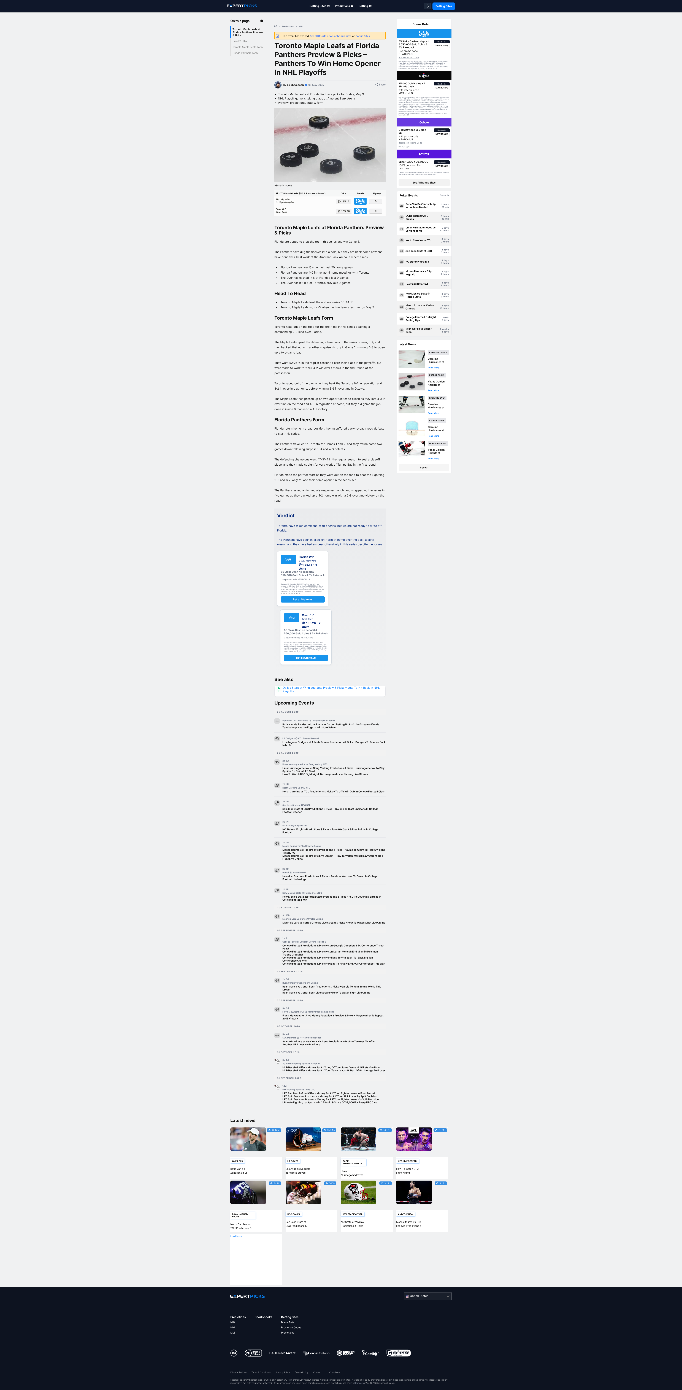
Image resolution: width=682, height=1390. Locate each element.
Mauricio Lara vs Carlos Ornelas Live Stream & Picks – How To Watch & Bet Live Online (333, 922)
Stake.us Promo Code (409, 57)
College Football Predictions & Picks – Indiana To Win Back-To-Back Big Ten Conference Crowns (327, 959)
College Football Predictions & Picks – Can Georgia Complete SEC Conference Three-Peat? (333, 947)
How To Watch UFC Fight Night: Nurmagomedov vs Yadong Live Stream (325, 774)
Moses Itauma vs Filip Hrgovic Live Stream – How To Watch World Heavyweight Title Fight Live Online (332, 857)
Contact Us (318, 1372)
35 (443, 218)
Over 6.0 (281, 210)
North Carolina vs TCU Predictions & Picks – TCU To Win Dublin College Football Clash (333, 791)
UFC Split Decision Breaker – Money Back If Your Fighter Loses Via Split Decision (330, 1099)
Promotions (287, 1332)
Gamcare (359, 1383)
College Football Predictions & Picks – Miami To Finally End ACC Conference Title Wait (333, 963)
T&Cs (442, 67)
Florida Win (285, 201)
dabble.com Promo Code (410, 143)
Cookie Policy (301, 1372)
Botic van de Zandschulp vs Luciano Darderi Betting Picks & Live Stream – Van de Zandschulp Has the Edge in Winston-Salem (330, 726)
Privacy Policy (282, 1372)
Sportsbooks (263, 1317)
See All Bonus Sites (424, 182)
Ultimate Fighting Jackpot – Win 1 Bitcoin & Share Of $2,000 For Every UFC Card (330, 1102)
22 (441, 230)
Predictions (342, 6)
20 (443, 207)
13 (441, 308)
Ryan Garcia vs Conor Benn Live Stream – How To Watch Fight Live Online (326, 992)
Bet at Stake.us (302, 599)
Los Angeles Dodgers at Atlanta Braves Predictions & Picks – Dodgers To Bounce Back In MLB (334, 744)
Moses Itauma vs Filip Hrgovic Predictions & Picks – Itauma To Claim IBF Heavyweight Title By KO (333, 851)
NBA (233, 1322)
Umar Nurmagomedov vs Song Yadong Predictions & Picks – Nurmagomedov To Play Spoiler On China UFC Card (333, 769)
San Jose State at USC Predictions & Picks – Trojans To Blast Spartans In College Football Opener (330, 810)
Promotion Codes (291, 1327)
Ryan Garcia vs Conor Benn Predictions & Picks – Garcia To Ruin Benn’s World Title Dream (331, 988)
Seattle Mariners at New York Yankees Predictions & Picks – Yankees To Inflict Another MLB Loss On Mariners (328, 1043)
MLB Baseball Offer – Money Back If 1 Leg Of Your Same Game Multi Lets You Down (331, 1067)
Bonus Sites (363, 35)
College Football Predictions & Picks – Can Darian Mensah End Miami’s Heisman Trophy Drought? (330, 953)
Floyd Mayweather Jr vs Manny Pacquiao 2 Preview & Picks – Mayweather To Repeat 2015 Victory (332, 1017)
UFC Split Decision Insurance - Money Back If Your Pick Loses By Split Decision (329, 1096)
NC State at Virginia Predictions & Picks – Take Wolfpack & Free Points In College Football (330, 831)
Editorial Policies (238, 1372)
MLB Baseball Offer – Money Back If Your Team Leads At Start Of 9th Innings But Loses (334, 1070)
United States (419, 1296)
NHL (233, 1327)
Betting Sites (318, 6)
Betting (363, 6)
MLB (233, 1332)
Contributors (335, 1372)
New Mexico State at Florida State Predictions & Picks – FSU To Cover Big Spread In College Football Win (331, 898)
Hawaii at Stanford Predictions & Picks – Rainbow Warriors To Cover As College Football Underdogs (329, 878)
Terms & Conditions (261, 1372)
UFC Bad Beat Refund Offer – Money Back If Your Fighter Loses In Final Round (328, 1093)
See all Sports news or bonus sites (330, 35)
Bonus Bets (287, 1322)
